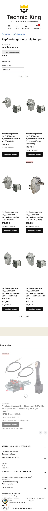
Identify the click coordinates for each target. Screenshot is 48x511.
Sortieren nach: (7, 65)
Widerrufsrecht (7, 484)
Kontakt (4, 463)
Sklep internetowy (21, 508)
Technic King (6, 34)
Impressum (6, 479)
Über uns (5, 468)
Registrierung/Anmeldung (11, 493)
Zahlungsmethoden (9, 454)
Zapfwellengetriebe (19, 34)
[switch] (5, 508)
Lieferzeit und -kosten (10, 452)
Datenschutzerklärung (10, 482)
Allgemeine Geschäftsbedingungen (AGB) (17, 477)
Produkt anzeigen (10, 154)
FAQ (3, 465)
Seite (20, 77)
